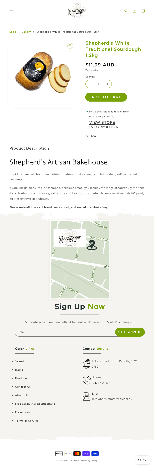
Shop (12, 31)
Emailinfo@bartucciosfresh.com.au (112, 396)
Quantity (90, 76)
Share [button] (93, 136)
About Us (21, 395)
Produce (21, 378)
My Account (23, 412)
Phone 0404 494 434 (101, 380)
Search (20, 361)
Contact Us (23, 386)
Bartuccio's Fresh (71, 460)
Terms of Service (27, 420)
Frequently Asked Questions (35, 403)
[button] (11, 11)
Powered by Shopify (88, 460)
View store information (104, 124)
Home (19, 369)
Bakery (26, 31)
